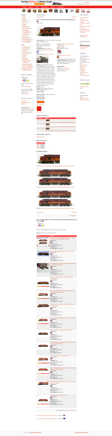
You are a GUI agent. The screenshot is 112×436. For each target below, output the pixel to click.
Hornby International (25, 102)
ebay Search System (28, 68)
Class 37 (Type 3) (49, 54)
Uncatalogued (26, 37)
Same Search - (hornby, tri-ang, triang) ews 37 (46, 415)
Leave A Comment (27, 64)
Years (37, 7)
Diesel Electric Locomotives (47, 50)
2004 (48, 40)
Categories (25, 26)
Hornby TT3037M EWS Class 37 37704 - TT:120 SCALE (62, 318)
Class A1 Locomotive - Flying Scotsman (84, 21)
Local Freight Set (84, 17)
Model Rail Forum (84, 98)
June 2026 (67, 69)
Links (24, 57)
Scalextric (23, 104)
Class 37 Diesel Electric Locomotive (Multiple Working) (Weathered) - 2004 (57, 187)
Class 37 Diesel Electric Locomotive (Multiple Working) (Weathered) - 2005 (57, 208)
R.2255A (43, 119)
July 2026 (66, 68)
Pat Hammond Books (28, 66)
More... (47, 85)
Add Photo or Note (40, 137)
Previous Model (39, 17)
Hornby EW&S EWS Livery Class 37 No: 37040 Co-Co (62, 251)
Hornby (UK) (24, 101)
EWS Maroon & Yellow (66, 55)
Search (24, 18)
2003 (45, 40)
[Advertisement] (56, 425)
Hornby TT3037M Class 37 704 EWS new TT (60, 355)
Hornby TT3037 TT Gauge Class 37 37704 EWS (61, 330)
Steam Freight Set (85, 29)
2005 (51, 40)
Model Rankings (26, 39)
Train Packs (84, 65)
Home (24, 7)
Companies (25, 34)
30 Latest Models (27, 41)
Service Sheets (26, 53)
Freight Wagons (86, 75)
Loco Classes (26, 28)
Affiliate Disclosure (27, 69)
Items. (88, 59)
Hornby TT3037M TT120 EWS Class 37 (59, 395)
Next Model (74, 17)
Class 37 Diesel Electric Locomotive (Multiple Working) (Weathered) (60, 122)
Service (53, 7)
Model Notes (26, 49)
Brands (24, 24)
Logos (24, 55)
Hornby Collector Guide (35, 432)
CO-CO (48, 89)
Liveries (25, 36)
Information (60, 7)
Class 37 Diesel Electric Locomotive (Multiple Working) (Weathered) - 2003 (57, 166)
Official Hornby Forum (85, 100)
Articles (24, 51)
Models (31, 7)
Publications (44, 7)
